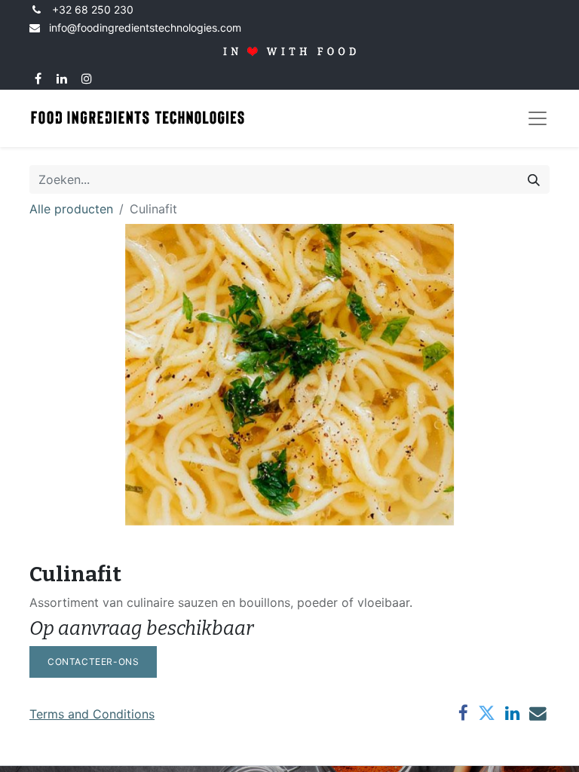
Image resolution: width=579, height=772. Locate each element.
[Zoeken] (534, 179)
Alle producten (71, 208)
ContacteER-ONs (93, 661)
